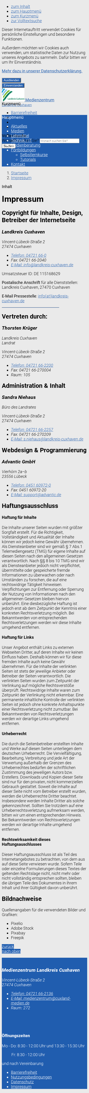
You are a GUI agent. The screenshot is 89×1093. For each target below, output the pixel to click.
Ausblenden (11, 80)
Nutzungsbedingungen (31, 117)
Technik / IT (21, 140)
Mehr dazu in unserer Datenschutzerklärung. (42, 71)
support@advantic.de (36, 494)
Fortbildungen (23, 150)
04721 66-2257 (32, 429)
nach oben (11, 951)
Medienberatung (25, 145)
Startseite (19, 173)
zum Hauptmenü (26, 11)
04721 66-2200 (32, 365)
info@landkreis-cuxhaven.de (42, 264)
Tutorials (28, 159)
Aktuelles (19, 126)
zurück (8, 946)
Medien (17, 131)
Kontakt (18, 164)
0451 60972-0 (31, 485)
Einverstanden (13, 85)
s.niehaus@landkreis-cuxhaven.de (47, 439)
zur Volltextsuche (26, 20)
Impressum (21, 177)
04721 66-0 (28, 255)
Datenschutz (22, 122)
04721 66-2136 (32, 993)
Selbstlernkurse (34, 154)
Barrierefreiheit (24, 112)
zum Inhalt (20, 6)
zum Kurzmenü (24, 16)
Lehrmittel (20, 135)
